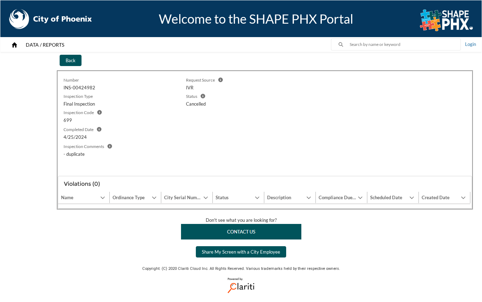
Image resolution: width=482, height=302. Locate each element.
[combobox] (405, 44)
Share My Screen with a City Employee (241, 252)
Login (470, 44)
